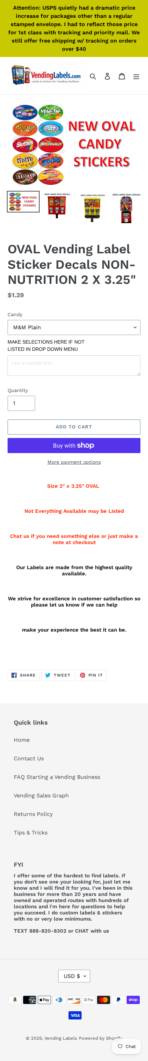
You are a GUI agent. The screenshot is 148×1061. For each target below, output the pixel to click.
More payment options (74, 462)
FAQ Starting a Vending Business (57, 777)
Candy (15, 314)
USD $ (72, 976)
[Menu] (136, 75)
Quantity (18, 390)
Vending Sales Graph (41, 795)
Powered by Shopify (100, 1038)
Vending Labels (60, 1038)
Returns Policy (33, 814)
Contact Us (29, 758)
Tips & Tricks (30, 832)
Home (22, 740)
